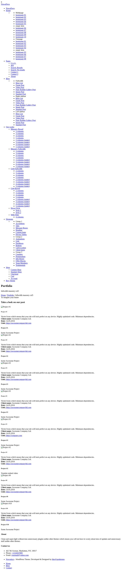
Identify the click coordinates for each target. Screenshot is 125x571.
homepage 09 (21, 35)
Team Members (22, 263)
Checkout (14, 274)
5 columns (20, 138)
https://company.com (14, 435)
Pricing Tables (21, 235)
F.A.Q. (13, 63)
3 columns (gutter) (23, 142)
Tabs (17, 226)
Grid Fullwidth (16, 169)
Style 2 (18, 213)
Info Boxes (20, 259)
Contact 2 (14, 74)
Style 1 (18, 210)
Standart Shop (16, 272)
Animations (20, 239)
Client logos (20, 250)
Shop (8, 267)
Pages (8, 61)
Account (14, 278)
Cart (12, 276)
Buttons (19, 246)
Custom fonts (21, 232)
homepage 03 (21, 19)
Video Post (20, 87)
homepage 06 (21, 28)
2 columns (20, 131)
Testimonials (20, 265)
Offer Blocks (21, 261)
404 (12, 65)
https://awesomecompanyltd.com (18, 323)
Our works (10, 127)
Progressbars (20, 256)
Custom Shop (16, 270)
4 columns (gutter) (23, 144)
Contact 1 (14, 72)
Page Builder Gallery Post (26, 90)
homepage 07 (21, 30)
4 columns (20, 136)
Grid (17, 241)
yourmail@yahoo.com (20, 555)
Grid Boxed (15, 188)
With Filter (15, 215)
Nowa (5, 4)
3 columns (20, 134)
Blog (8, 79)
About (13, 76)
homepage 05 (21, 24)
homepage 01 (21, 15)
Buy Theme (10, 281)
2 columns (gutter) (23, 140)
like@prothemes (58, 559)
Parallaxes (19, 243)
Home (8, 11)
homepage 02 (21, 17)
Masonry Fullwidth (18, 149)
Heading (19, 230)
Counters (19, 254)
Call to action (21, 248)
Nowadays (10, 559)
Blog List (19, 83)
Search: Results (17, 68)
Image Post (20, 92)
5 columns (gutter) (23, 147)
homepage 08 (21, 32)
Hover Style (15, 208)
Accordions (20, 224)
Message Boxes (22, 228)
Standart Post (21, 94)
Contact (9, 568)
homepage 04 (21, 21)
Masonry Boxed (17, 129)
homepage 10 (21, 37)
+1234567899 (17, 553)
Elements (9, 219)
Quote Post (20, 85)
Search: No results (18, 70)
